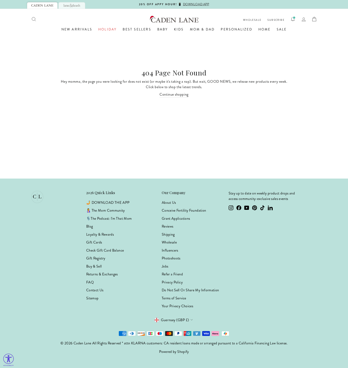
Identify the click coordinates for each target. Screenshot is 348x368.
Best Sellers (137, 29)
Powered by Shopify (174, 351)
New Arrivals (76, 29)
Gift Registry (95, 258)
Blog (89, 226)
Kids (179, 29)
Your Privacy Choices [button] (177, 306)
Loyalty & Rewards (100, 234)
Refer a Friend (172, 274)
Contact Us (95, 290)
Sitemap (92, 298)
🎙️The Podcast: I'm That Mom (109, 218)
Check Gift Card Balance (105, 250)
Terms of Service (174, 298)
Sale (282, 29)
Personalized (236, 29)
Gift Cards (94, 242)
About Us (169, 202)
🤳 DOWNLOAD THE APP (107, 202)
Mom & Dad (202, 29)
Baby (162, 29)
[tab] (42, 5)
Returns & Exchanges (102, 274)
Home (264, 29)
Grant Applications (176, 218)
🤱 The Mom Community (105, 210)
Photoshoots (171, 258)
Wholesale (252, 20)
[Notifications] (293, 19)
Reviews (167, 226)
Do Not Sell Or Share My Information (190, 290)
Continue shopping (174, 94)
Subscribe (276, 20)
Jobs (165, 266)
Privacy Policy (172, 282)
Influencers (170, 250)
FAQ (90, 282)
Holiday (107, 29)
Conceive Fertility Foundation (184, 210)
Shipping (168, 234)
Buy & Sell (94, 266)
